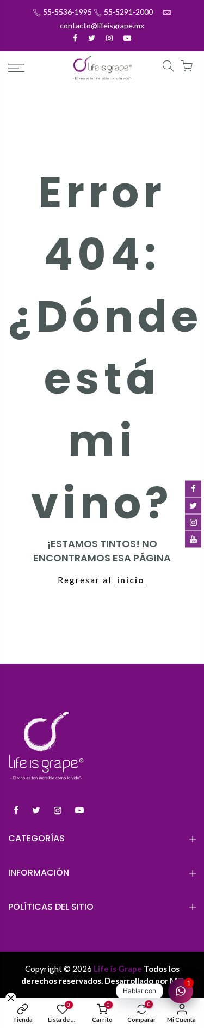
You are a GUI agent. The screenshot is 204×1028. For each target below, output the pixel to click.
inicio (130, 580)
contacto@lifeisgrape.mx (102, 25)
